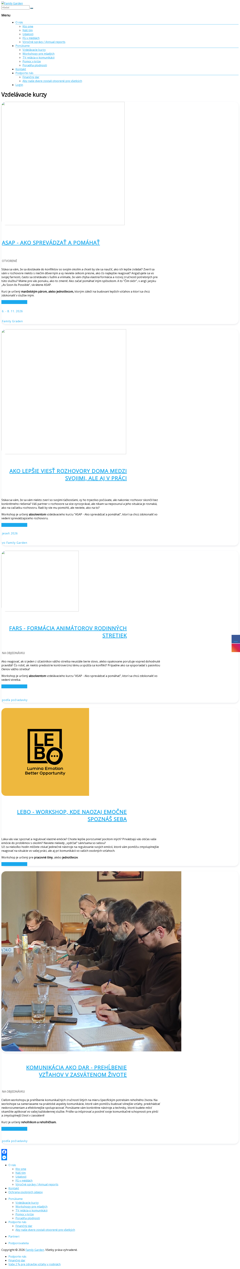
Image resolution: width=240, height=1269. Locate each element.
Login (19, 85)
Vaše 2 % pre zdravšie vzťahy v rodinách (34, 1264)
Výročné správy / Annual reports (43, 42)
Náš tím (27, 30)
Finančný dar (30, 77)
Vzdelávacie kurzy (34, 50)
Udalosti (27, 34)
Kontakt (20, 69)
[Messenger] (120, 1157)
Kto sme (27, 26)
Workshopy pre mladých (38, 54)
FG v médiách (31, 38)
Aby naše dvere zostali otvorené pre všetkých (52, 81)
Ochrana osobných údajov (25, 1192)
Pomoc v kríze (31, 61)
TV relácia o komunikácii (38, 57)
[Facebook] (120, 1152)
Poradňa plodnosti (34, 65)
